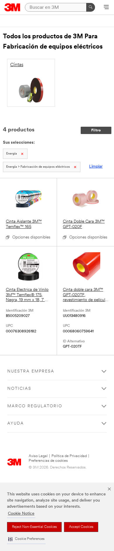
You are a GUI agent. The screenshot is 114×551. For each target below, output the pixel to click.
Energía (11, 153)
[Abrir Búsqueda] (106, 7)
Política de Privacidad (69, 456)
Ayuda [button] (15, 423)
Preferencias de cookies (48, 461)
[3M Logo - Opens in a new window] (12, 7)
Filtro (96, 130)
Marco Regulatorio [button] (34, 406)
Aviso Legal (38, 456)
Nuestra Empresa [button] (30, 371)
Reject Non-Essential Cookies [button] (34, 527)
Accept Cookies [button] (81, 527)
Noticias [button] (19, 389)
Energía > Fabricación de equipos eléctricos (38, 167)
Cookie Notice (21, 513)
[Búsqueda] (90, 7)
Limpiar (96, 166)
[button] (26, 539)
